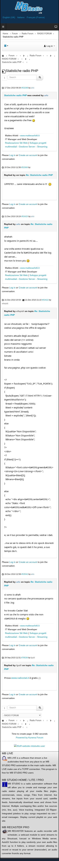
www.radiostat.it (20, 677)
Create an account (28, 155)
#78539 (24, 658)
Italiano (21, 17)
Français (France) (36, 17)
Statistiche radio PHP (15, 95)
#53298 (24, 88)
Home (5, 34)
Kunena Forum (35, 737)
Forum (15, 34)
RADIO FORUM (44, 34)
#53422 (45, 300)
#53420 (24, 216)
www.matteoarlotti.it (29, 135)
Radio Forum (27, 34)
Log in (12, 155)
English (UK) (9, 17)
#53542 (24, 574)
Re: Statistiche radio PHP (39, 175)
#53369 (24, 167)
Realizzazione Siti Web (16, 143)
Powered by (22, 737)
